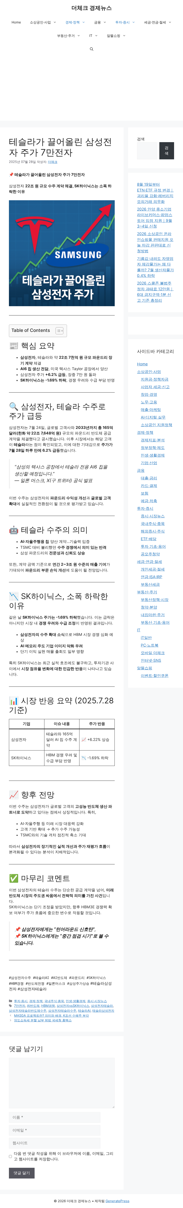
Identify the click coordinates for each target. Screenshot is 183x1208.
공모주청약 (150, 554)
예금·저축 (149, 501)
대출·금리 (149, 478)
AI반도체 (33, 1006)
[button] (91, 49)
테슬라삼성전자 (103, 1010)
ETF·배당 (148, 539)
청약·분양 (149, 607)
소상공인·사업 (40, 22)
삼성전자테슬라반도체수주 (27, 1010)
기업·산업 (149, 463)
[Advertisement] (91, 89)
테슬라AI (84, 1010)
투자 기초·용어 (153, 546)
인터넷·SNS (151, 660)
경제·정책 (72, 22)
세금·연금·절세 (155, 22)
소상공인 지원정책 (156, 425)
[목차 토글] (57, 331)
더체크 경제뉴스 (91, 7)
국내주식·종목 (54, 1001)
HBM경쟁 (48, 1006)
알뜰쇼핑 (113, 36)
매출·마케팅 (151, 409)
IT (90, 36)
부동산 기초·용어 (155, 622)
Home (16, 22)
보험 (144, 493)
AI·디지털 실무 (153, 417)
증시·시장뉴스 (97, 1001)
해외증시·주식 (153, 531)
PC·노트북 (149, 645)
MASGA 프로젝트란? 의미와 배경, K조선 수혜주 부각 (51, 1015)
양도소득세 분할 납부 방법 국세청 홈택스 (43, 1020)
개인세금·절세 (153, 569)
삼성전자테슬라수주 (62, 1010)
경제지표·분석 (153, 440)
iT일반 (146, 637)
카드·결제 (149, 485)
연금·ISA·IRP (151, 577)
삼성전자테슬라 (102, 1006)
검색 (141, 139)
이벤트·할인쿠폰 (154, 675)
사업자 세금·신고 (155, 387)
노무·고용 (149, 402)
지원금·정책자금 (154, 379)
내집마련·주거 (153, 615)
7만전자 (19, 1006)
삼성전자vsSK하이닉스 (73, 1006)
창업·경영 (149, 394)
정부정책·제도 (153, 447)
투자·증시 (122, 22)
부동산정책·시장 (154, 599)
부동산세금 (150, 584)
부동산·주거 (66, 36)
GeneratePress (117, 1201)
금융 (97, 22)
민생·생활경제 (75, 1001)
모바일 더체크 (153, 653)
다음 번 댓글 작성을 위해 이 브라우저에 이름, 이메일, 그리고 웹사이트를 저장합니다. (63, 1156)
